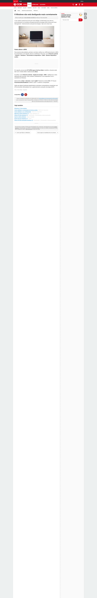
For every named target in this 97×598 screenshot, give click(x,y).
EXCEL (39, 7)
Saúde (20, 1)
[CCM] (18, 4)
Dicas (29, 4)
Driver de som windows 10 (21, 118)
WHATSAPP (20, 7)
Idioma (82, 1)
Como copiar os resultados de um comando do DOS (46, 133)
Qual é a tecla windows (20, 117)
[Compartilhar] (22, 94)
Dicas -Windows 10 (34, 113)
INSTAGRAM (43, 7)
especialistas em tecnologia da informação (48, 98)
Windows (36, 10)
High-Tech (16, 1)
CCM (26, 129)
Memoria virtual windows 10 (21, 113)
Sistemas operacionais (27, 10)
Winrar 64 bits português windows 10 (23, 120)
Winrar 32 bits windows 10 (21, 115)
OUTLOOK (34, 7)
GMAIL (48, 7)
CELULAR (24, 7)
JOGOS (15, 7)
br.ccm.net (30, 129)
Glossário (42, 4)
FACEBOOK (29, 7)
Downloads (35, 4)
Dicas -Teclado (30, 117)
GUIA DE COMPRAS (54, 7)
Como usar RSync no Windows (23, 132)
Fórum (25, 4)
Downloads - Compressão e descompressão (39, 115)
